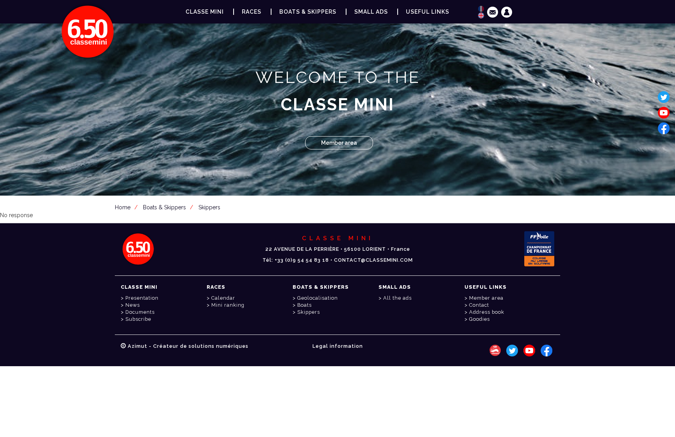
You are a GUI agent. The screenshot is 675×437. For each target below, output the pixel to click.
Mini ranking (228, 305)
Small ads (371, 12)
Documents (140, 312)
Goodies (479, 319)
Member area (339, 143)
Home (122, 207)
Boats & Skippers (307, 12)
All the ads (397, 298)
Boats (304, 305)
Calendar (223, 298)
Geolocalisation (317, 298)
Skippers (209, 207)
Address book (486, 312)
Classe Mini (205, 12)
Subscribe (138, 319)
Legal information (337, 346)
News (132, 305)
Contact (479, 305)
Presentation (142, 298)
